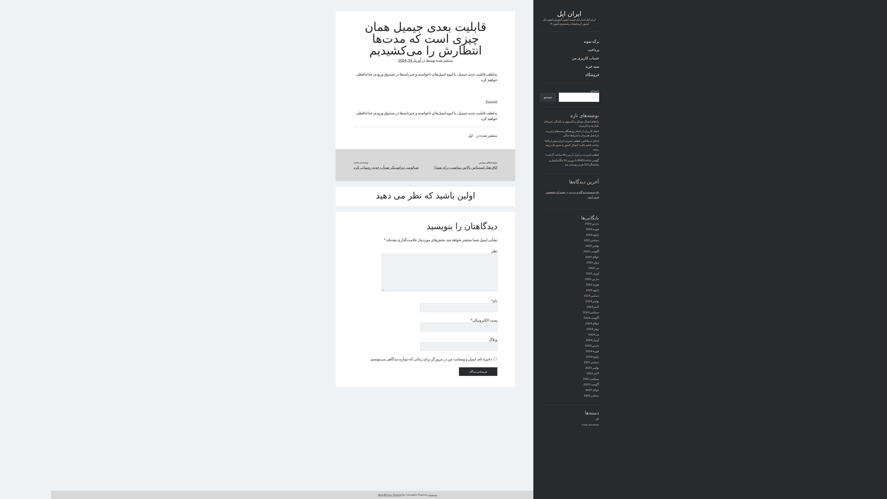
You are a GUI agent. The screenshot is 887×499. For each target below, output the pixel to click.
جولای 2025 (592, 257)
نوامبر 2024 (592, 301)
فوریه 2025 (592, 284)
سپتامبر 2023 (591, 378)
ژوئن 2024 (592, 329)
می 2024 (593, 334)
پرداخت (593, 49)
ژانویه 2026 (592, 234)
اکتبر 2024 (592, 306)
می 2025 (593, 268)
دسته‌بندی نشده (590, 424)
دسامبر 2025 (591, 240)
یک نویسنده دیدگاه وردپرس (584, 192)
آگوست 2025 (591, 251)
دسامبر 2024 (591, 295)
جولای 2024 (592, 323)
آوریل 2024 (592, 340)
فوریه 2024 (592, 351)
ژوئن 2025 (592, 262)
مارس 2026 (592, 223)
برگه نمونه (591, 41)
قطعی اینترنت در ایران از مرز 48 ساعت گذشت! (572, 154)
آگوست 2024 (591, 317)
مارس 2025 (592, 279)
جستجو (595, 90)
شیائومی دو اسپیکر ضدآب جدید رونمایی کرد (386, 167)
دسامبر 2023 (591, 362)
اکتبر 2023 (592, 373)
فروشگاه (592, 74)
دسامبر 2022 (591, 395)
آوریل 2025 (592, 273)
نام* (494, 300)
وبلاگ (493, 339)
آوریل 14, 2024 (409, 60)
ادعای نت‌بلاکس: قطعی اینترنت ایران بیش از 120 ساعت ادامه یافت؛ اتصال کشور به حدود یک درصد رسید (571, 145)
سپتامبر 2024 (591, 312)
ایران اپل (569, 14)
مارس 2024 (592, 345)
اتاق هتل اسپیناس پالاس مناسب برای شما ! (465, 167)
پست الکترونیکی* (484, 320)
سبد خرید (592, 66)
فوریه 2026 (592, 229)
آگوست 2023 (591, 384)
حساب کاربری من (585, 58)
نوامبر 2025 (592, 245)
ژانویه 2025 (592, 290)
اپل (597, 418)
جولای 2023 (592, 390)
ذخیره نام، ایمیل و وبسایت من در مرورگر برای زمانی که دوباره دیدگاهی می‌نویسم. (431, 359)
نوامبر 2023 (592, 367)
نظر (494, 251)
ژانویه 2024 (592, 356)
